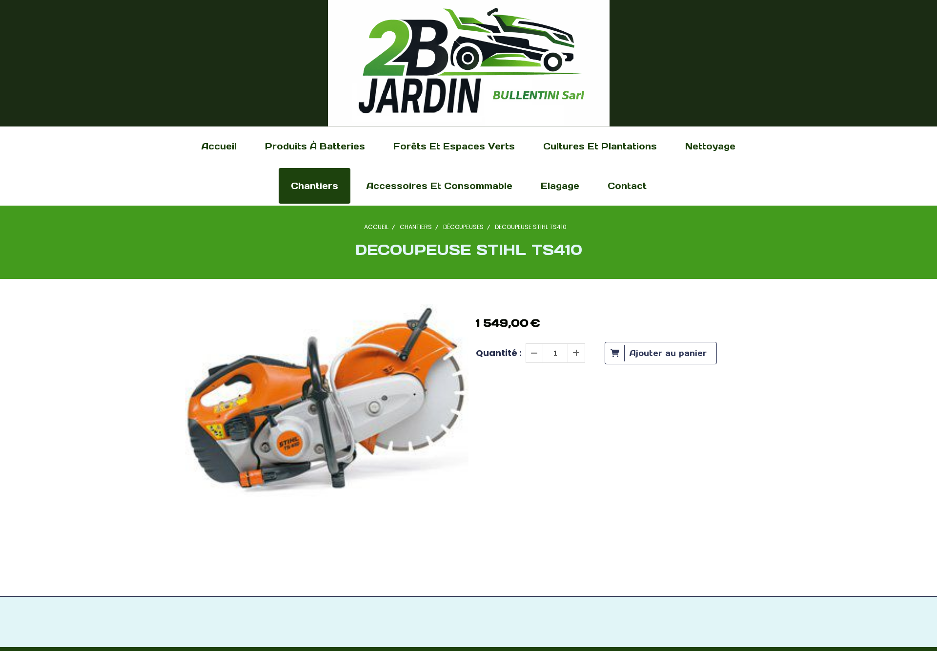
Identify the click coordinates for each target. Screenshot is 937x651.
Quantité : (499, 353)
